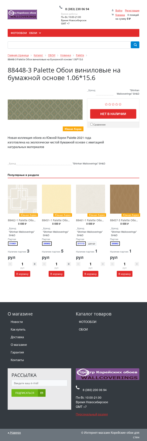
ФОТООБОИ (87, 321)
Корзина (120, 15)
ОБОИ (83, 329)
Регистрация (132, 10)
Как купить (18, 329)
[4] (116, 103)
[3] (113, 103)
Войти (118, 10)
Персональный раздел (92, 414)
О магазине (19, 344)
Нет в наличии (113, 114)
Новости (17, 321)
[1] (106, 103)
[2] (109, 103)
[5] (120, 103)
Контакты (17, 360)
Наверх (15, 432)
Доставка (17, 337)
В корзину (22, 274)
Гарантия (17, 352)
